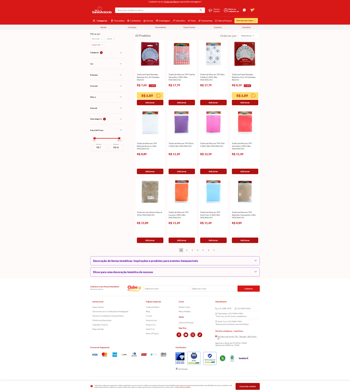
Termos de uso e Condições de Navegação (110, 311)
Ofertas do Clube (244, 20)
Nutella (103, 27)
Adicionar (150, 102)
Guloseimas (207, 20)
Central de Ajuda (186, 322)
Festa (193, 20)
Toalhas (109, 39)
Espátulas (218, 27)
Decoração (96, 39)
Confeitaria (135, 20)
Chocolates (119, 20)
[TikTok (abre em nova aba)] (199, 336)
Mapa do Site (98, 329)
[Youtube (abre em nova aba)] (185, 336)
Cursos (149, 316)
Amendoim (246, 27)
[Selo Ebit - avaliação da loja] (180, 358)
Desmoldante (160, 27)
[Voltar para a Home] (102, 10)
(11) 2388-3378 (224, 308)
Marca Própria (225, 20)
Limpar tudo (96, 45)
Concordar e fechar (248, 386)
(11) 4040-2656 (244, 308)
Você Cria (150, 329)
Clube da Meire (171, 1)
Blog (148, 311)
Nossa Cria (150, 325)
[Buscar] (201, 10)
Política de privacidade (182, 387)
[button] (244, 10)
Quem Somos (98, 307)
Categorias (102, 20)
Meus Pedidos (185, 311)
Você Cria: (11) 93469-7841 (230, 321)
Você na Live (151, 320)
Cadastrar (248, 288)
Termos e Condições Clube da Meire (108, 316)
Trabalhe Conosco (100, 325)
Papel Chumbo (189, 27)
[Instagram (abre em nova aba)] (192, 336)
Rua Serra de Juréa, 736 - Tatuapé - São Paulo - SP (237, 337)
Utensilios (180, 20)
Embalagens (164, 20)
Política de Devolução (101, 320)
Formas (149, 20)
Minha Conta (184, 307)
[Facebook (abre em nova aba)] (179, 336)
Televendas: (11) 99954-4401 (230, 313)
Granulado (132, 27)
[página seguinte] (214, 250)
